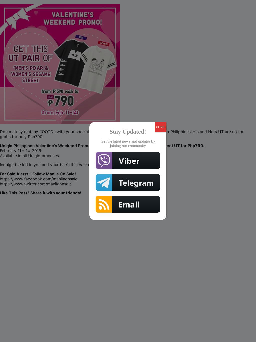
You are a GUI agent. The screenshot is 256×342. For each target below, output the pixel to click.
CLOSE (160, 127)
